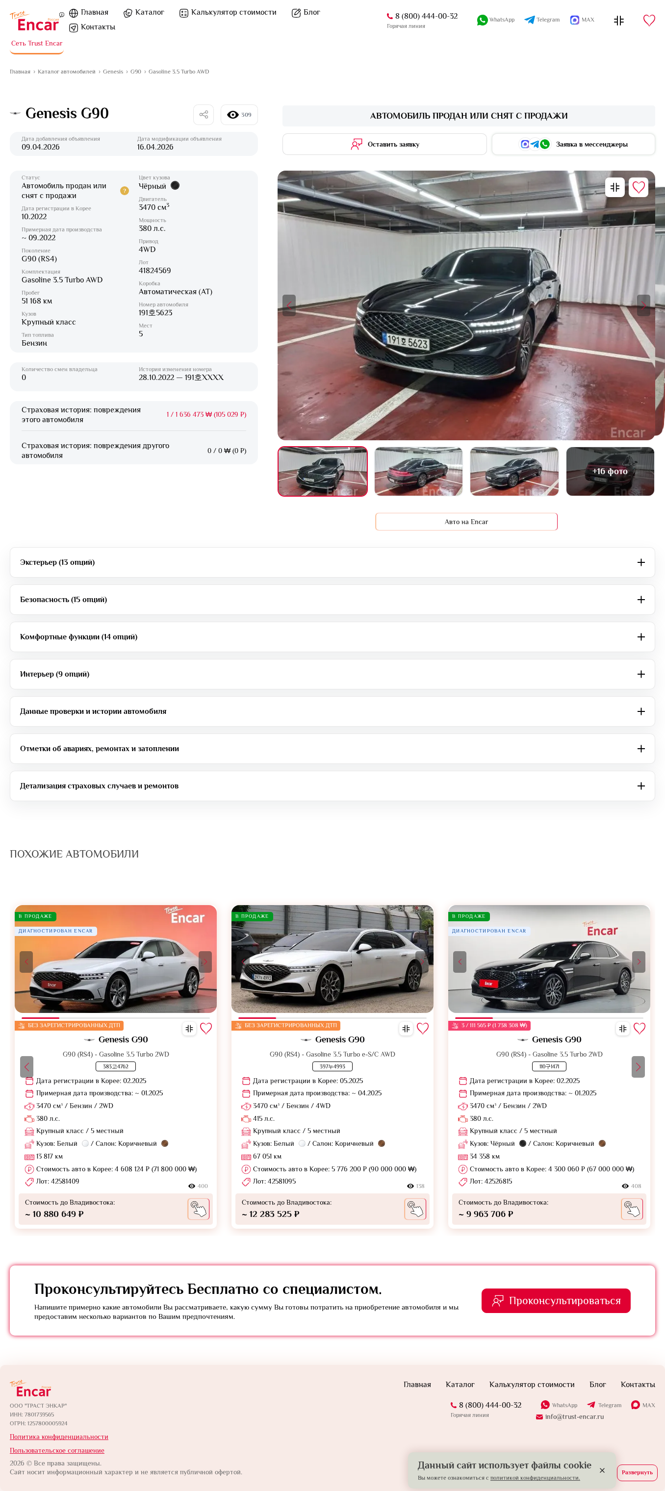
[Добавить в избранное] (638, 187)
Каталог (149, 12)
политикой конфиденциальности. (535, 1477)
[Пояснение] (62, 14)
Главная (94, 12)
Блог (312, 12)
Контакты (98, 27)
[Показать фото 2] (418, 471)
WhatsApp (501, 19)
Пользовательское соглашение (57, 1450)
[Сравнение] (619, 20)
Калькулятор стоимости (234, 12)
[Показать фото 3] (514, 471)
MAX (588, 19)
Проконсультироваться (565, 1300)
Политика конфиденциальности (59, 1436)
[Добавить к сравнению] (615, 187)
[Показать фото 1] (322, 471)
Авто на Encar (466, 522)
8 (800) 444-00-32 (426, 16)
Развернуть (637, 1472)
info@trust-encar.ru (574, 1416)
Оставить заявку (393, 144)
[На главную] (34, 20)
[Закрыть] (602, 1470)
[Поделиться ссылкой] (203, 114)
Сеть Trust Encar (37, 43)
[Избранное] (649, 20)
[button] (289, 305)
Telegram (548, 19)
